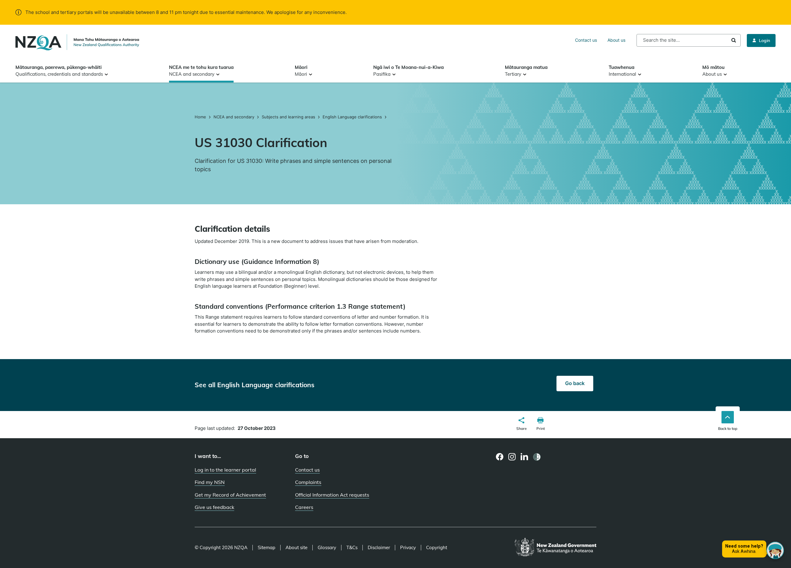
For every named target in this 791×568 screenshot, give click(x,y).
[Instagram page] (512, 456)
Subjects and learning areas (288, 116)
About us (616, 40)
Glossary (327, 547)
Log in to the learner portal (225, 470)
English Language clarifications (352, 116)
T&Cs (351, 547)
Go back (575, 383)
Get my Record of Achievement (230, 495)
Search (733, 40)
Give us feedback (214, 507)
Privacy (408, 547)
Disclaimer (379, 547)
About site (296, 547)
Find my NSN (210, 482)
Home (201, 116)
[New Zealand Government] (555, 547)
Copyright (436, 547)
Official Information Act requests (332, 495)
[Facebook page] (500, 456)
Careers (304, 507)
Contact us (586, 40)
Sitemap (266, 547)
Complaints (308, 482)
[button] (521, 424)
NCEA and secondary (234, 116)
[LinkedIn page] (524, 457)
